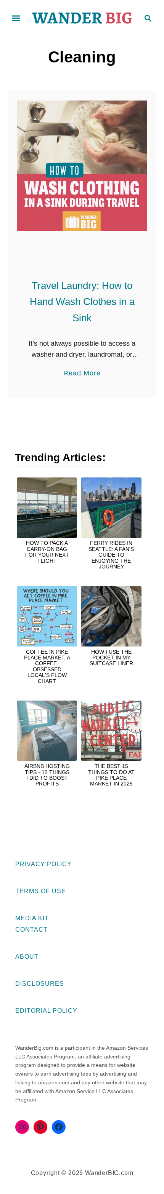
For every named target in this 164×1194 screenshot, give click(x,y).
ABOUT (27, 956)
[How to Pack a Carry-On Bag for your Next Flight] (47, 507)
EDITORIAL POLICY (46, 1010)
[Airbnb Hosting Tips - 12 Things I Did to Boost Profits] (47, 731)
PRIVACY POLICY (43, 864)
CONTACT (31, 929)
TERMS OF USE (40, 891)
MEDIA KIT (32, 918)
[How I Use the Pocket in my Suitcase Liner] (111, 616)
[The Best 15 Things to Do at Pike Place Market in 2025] (111, 731)
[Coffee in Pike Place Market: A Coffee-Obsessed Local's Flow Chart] (47, 616)
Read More (81, 374)
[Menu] (16, 18)
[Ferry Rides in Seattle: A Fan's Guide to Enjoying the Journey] (111, 507)
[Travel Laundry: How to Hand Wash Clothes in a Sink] (82, 165)
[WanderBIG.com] (82, 17)
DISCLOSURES (39, 983)
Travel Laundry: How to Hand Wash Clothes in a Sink (82, 302)
